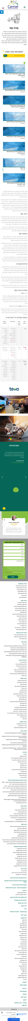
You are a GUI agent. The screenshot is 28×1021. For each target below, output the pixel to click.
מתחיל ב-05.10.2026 (11, 1012)
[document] (14, 510)
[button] (1, 1012)
